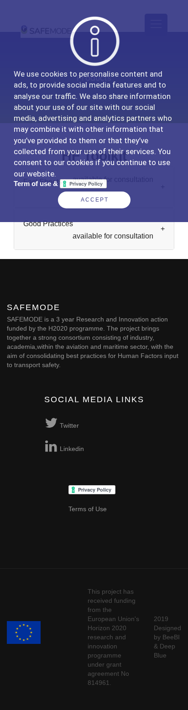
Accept (95, 200)
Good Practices (88, 230)
